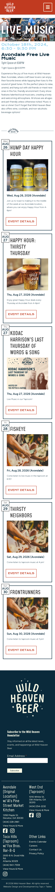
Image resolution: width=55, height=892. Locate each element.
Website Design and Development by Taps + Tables (27, 886)
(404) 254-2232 (37, 806)
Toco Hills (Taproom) (10, 839)
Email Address (17, 756)
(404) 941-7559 (11, 865)
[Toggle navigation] (47, 7)
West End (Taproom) (36, 790)
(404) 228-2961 (11, 821)
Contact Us (35, 849)
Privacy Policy (36, 853)
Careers (33, 845)
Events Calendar (37, 841)
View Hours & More (13, 825)
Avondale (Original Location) (10, 792)
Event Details (21, 221)
